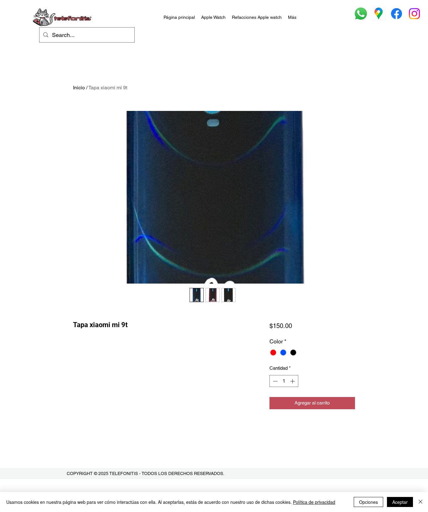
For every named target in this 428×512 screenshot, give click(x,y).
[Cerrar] (420, 502)
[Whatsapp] (360, 13)
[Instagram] (414, 13)
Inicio (79, 88)
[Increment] (293, 381)
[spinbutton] (284, 381)
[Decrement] (274, 381)
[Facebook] (396, 13)
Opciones (368, 502)
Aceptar (400, 502)
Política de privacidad (314, 502)
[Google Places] (378, 13)
